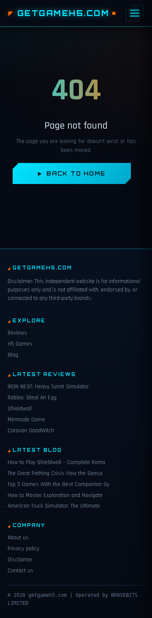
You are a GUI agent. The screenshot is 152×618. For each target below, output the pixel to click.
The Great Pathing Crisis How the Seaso (55, 473)
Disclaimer (20, 559)
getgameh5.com (63, 13)
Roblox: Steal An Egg (32, 397)
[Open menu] (135, 13)
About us (18, 537)
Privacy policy (23, 548)
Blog (13, 355)
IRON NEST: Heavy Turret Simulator (48, 386)
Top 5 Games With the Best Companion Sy (58, 484)
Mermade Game (26, 419)
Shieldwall (20, 408)
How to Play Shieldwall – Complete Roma (56, 462)
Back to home (76, 173)
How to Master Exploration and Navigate (55, 495)
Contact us (20, 570)
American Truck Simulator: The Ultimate (54, 506)
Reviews (17, 333)
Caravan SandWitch (31, 430)
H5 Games (20, 344)
